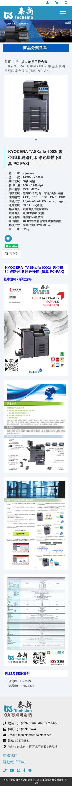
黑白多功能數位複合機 (31, 61)
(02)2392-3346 (26, 723)
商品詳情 (11, 253)
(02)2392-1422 (47, 723)
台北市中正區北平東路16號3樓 (37, 746)
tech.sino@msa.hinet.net (34, 735)
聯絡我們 (10, 755)
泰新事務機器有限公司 (19, 13)
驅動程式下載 (14, 762)
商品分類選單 (35, 48)
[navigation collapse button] (63, 12)
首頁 (8, 61)
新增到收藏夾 (8, 241)
